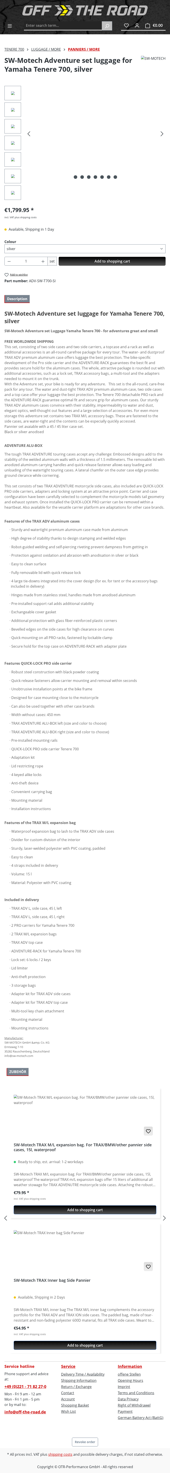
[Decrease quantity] (9, 261)
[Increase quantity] (43, 261)
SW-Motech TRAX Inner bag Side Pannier (52, 1280)
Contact (67, 1392)
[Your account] (137, 25)
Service (68, 1366)
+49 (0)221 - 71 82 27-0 (25, 1386)
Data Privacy (128, 1399)
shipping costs (60, 1454)
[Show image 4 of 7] (95, 177)
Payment (125, 1411)
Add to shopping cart (112, 261)
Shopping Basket (75, 1405)
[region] (85, 144)
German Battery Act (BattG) (140, 1417)
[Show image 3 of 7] (89, 177)
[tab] (17, 299)
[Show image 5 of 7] (102, 177)
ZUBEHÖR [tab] (17, 1071)
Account (68, 1399)
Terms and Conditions (136, 1392)
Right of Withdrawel (134, 1405)
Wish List (68, 1411)
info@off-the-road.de (25, 1412)
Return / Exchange (76, 1386)
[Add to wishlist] (148, 1131)
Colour (10, 241)
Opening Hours (130, 1380)
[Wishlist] (126, 25)
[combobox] (63, 26)
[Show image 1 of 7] (75, 177)
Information (130, 1366)
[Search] (107, 26)
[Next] (162, 133)
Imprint (124, 1386)
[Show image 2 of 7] (82, 177)
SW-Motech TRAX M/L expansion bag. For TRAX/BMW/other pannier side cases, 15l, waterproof (83, 1147)
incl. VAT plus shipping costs (20, 217)
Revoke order (85, 1442)
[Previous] (28, 133)
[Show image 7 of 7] (115, 177)
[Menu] (9, 25)
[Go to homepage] (85, 10)
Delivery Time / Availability (82, 1374)
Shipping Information (79, 1380)
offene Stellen (129, 1374)
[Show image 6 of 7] (108, 177)
